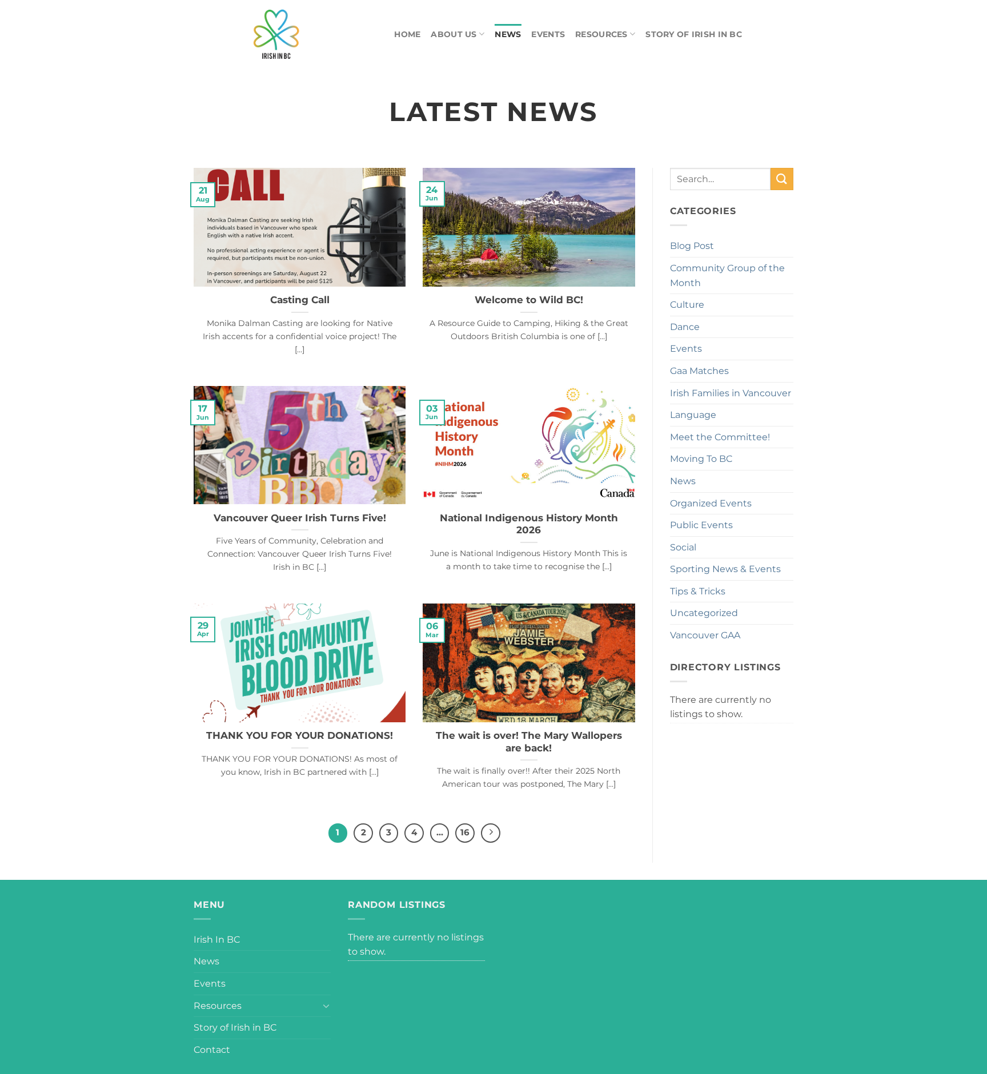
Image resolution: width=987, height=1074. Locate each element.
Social (683, 547)
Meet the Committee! (720, 437)
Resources (601, 34)
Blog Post (692, 245)
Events (548, 34)
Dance (685, 326)
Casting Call (300, 299)
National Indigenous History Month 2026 (529, 524)
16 (465, 832)
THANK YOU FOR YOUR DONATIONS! (299, 735)
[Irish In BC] (302, 34)
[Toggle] (326, 1005)
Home (407, 34)
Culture (687, 304)
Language (693, 414)
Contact (212, 1049)
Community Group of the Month (727, 275)
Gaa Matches (699, 370)
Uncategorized (704, 613)
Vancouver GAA (705, 635)
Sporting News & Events (725, 569)
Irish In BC (217, 939)
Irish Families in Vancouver (730, 393)
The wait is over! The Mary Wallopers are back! (529, 742)
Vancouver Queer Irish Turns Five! (300, 518)
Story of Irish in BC (693, 34)
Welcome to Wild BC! (529, 299)
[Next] (490, 833)
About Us (453, 34)
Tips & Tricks (697, 591)
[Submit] (782, 179)
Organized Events (711, 503)
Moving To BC (701, 458)
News (508, 34)
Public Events (701, 525)
